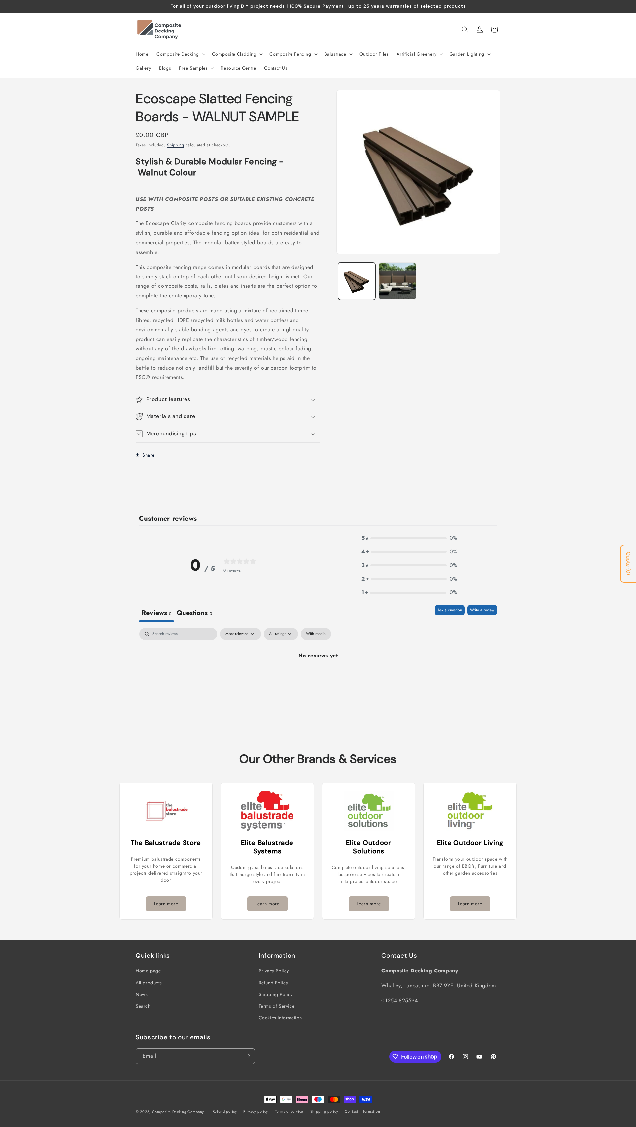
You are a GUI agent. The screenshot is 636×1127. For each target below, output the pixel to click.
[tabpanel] (318, 678)
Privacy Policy (274, 971)
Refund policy (225, 1111)
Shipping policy (324, 1111)
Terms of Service (277, 1005)
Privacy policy (255, 1111)
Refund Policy (273, 982)
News (142, 994)
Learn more (166, 903)
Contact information (362, 1111)
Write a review (482, 610)
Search (143, 1005)
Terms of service (289, 1111)
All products (149, 982)
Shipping (175, 145)
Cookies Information (280, 1017)
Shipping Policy (276, 994)
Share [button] (148, 455)
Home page (148, 971)
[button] (180, 54)
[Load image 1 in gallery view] (356, 281)
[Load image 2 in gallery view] (397, 281)
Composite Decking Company (178, 1111)
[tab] (194, 613)
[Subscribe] (247, 1056)
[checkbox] (316, 634)
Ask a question (449, 610)
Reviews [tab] (156, 613)
